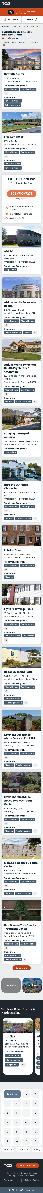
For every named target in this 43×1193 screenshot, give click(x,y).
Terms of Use (11, 1180)
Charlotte (23, 1149)
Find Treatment (28, 1165)
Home (6, 27)
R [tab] (26, 1131)
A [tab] (26, 1094)
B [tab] (35, 1094)
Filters (30, 19)
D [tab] (17, 1103)
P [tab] (16, 1131)
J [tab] (35, 1112)
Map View (13, 19)
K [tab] (7, 1122)
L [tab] (16, 1122)
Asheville (7, 1149)
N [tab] (35, 1122)
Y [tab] (26, 1141)
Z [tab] (35, 1141)
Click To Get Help (25, 11)
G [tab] (7, 1112)
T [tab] (7, 1141)
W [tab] (17, 1141)
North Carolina (19, 27)
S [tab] (35, 1131)
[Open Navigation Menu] (39, 4)
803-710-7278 (21, 193)
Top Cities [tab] (12, 1094)
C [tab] (7, 1103)
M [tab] (26, 1122)
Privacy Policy (32, 1180)
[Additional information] (4, 45)
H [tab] (17, 1112)
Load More (21, 967)
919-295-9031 (11, 12)
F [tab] (35, 1103)
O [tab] (7, 1131)
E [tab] (26, 1103)
